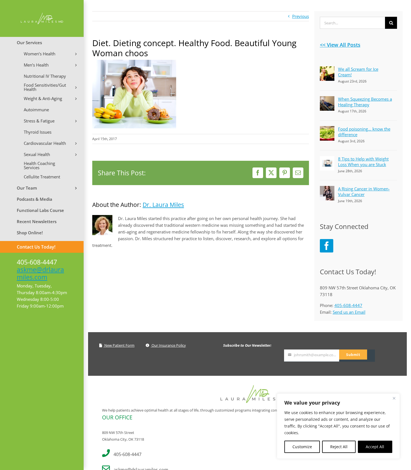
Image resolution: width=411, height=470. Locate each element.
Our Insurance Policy (168, 345)
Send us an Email (349, 312)
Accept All (375, 446)
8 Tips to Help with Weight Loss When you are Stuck (363, 161)
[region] (338, 426)
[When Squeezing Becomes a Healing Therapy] (327, 99)
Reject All (339, 446)
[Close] (394, 398)
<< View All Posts (340, 44)
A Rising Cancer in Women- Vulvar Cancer (364, 191)
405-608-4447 (348, 305)
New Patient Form (118, 345)
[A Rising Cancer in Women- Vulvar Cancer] (327, 189)
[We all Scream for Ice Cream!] (327, 69)
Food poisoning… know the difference (364, 131)
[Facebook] (326, 245)
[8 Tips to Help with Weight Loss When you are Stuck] (327, 159)
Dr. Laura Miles (163, 205)
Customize (302, 446)
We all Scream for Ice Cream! (358, 71)
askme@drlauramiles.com (40, 273)
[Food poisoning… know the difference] (327, 129)
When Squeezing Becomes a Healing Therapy (365, 101)
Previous (300, 16)
